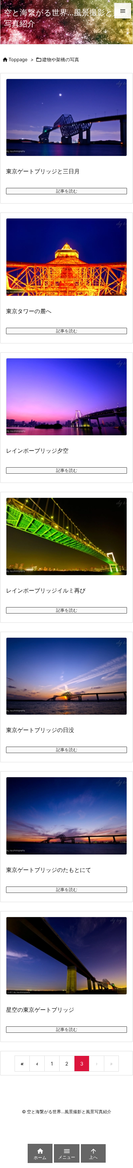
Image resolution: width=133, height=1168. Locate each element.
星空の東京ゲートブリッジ (40, 1009)
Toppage (18, 59)
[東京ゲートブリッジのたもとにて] (66, 816)
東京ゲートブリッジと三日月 (43, 171)
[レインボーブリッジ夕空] (66, 397)
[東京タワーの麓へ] (66, 257)
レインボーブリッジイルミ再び (45, 590)
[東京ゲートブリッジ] (66, 956)
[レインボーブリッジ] (66, 536)
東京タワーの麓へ (28, 311)
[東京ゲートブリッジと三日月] (66, 118)
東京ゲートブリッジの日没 (40, 729)
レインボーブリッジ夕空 (37, 450)
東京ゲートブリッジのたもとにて (48, 869)
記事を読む (66, 191)
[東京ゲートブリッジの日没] (66, 676)
